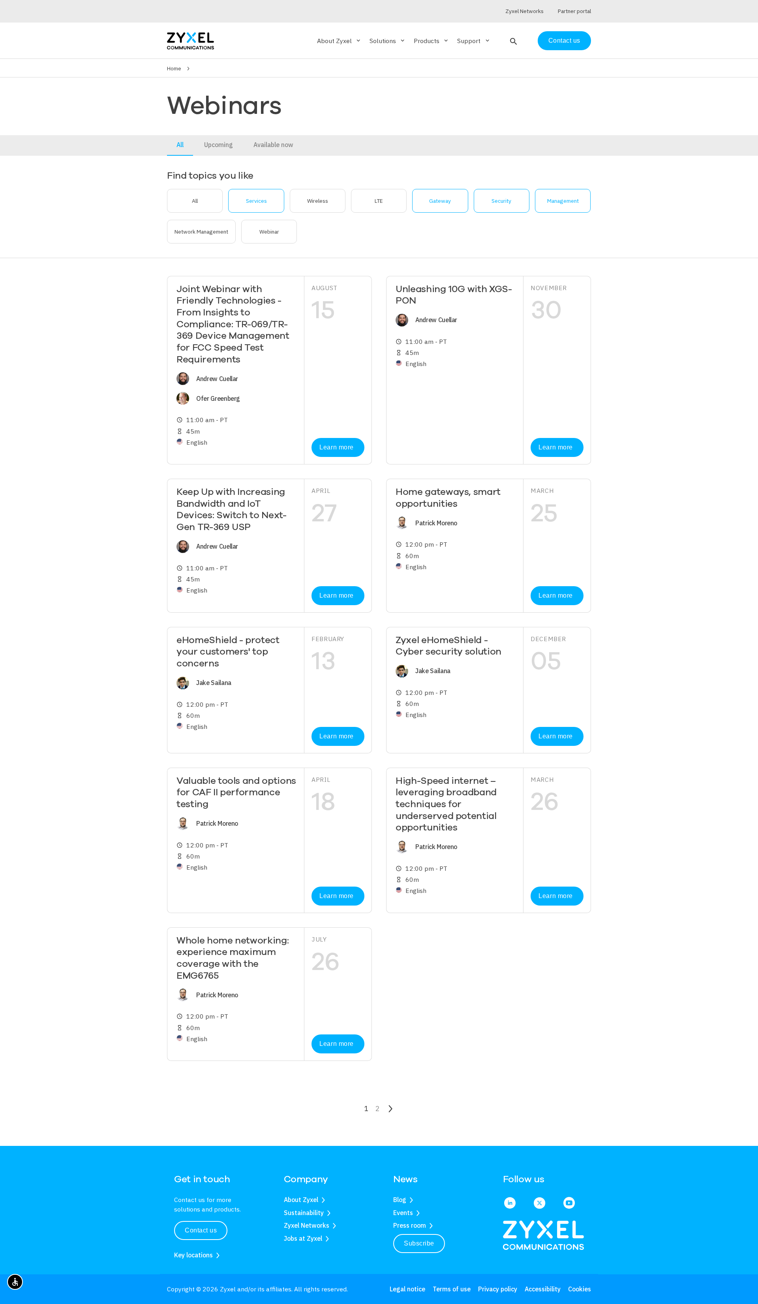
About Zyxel (301, 1200)
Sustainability (304, 1213)
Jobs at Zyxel (303, 1238)
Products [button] (431, 41)
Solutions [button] (388, 41)
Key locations (193, 1255)
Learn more (336, 447)
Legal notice (407, 1289)
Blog (399, 1200)
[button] (512, 41)
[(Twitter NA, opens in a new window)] (539, 1203)
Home (174, 68)
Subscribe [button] (419, 1243)
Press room (409, 1225)
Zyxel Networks (306, 1225)
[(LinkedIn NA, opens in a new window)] (510, 1203)
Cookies (579, 1289)
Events (403, 1213)
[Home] (190, 40)
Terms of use (452, 1289)
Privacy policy (497, 1289)
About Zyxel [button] (339, 41)
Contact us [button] (201, 1230)
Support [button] (473, 41)
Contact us (564, 40)
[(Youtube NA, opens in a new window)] (569, 1203)
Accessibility (543, 1289)
